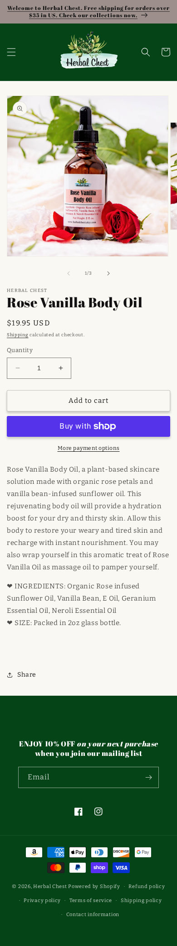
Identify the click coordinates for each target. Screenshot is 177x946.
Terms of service (90, 900)
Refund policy (146, 886)
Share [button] (26, 674)
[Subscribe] (148, 777)
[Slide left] (69, 273)
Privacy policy (42, 900)
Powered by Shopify (94, 886)
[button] (11, 52)
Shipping (18, 335)
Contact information (92, 914)
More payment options (89, 448)
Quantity (20, 350)
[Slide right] (108, 273)
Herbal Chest (50, 886)
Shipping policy (141, 900)
